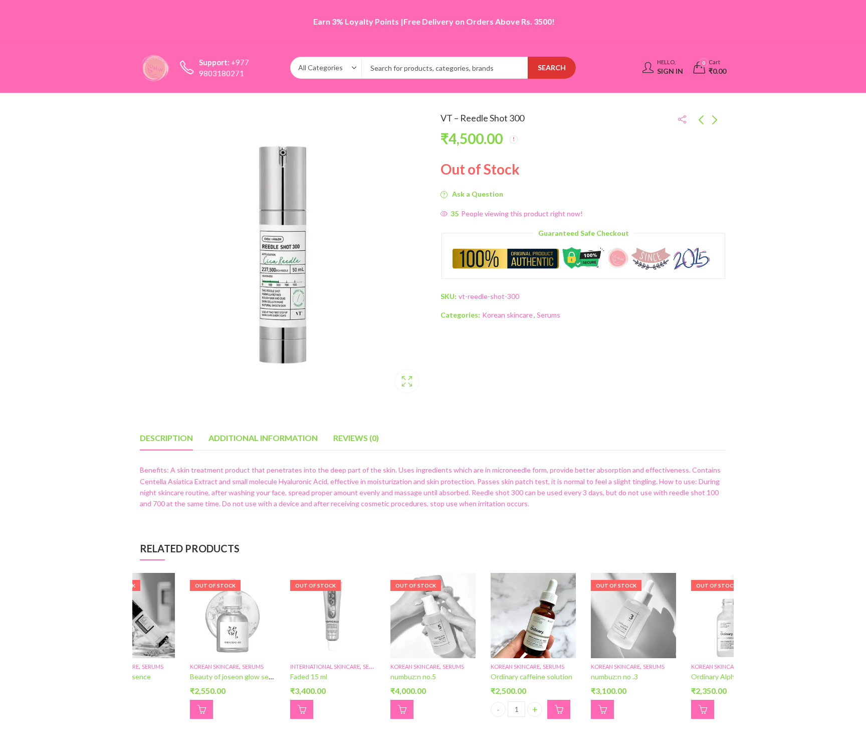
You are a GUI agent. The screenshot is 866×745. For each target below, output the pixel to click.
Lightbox (406, 381)
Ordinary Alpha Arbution (729, 676)
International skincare (325, 666)
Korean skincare (507, 314)
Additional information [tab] (263, 437)
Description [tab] (166, 437)
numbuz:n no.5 (413, 676)
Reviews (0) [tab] (356, 437)
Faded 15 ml (308, 676)
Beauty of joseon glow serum (235, 676)
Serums (548, 314)
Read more (201, 708)
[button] (558, 708)
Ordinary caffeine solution (531, 676)
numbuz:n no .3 (614, 676)
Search (552, 67)
